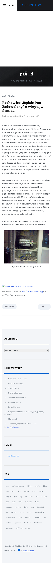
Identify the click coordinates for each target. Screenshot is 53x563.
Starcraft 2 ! (13, 419)
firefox (40, 491)
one (32, 507)
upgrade (17, 523)
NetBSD (18, 507)
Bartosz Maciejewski (11, 116)
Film (33, 491)
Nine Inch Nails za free (17, 379)
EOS (19, 491)
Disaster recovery (15, 383)
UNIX (45, 518)
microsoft (28, 502)
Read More (9, 306)
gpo (15, 496)
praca (29, 512)
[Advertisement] (26, 38)
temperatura (10, 518)
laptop (44, 496)
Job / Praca (8, 96)
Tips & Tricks (13, 388)
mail (20, 502)
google (8, 496)
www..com (13, 456)
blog (45, 486)
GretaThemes (28, 550)
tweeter (28, 518)
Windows (27, 523)
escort (26, 491)
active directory (18, 486)
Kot (37, 496)
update (8, 523)
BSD (7, 491)
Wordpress (38, 523)
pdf (7, 512)
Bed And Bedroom (13, 427)
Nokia (26, 507)
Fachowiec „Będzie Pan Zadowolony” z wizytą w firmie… (23, 106)
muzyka (9, 507)
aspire (37, 486)
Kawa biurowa (14, 407)
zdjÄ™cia (19, 528)
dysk (13, 491)
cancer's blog (30, 5)
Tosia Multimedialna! (17, 397)
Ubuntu (37, 518)
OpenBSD (40, 507)
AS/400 (30, 486)
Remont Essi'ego (15, 393)
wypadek (9, 528)
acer (7, 486)
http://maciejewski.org (32, 291)
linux (13, 502)
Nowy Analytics (14, 402)
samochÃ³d (39, 512)
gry (21, 496)
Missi (37, 502)
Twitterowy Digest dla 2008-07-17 (22, 424)
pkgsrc (13, 512)
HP (26, 496)
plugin (21, 512)
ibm (31, 496)
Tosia (20, 518)
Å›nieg (27, 528)
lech (7, 502)
